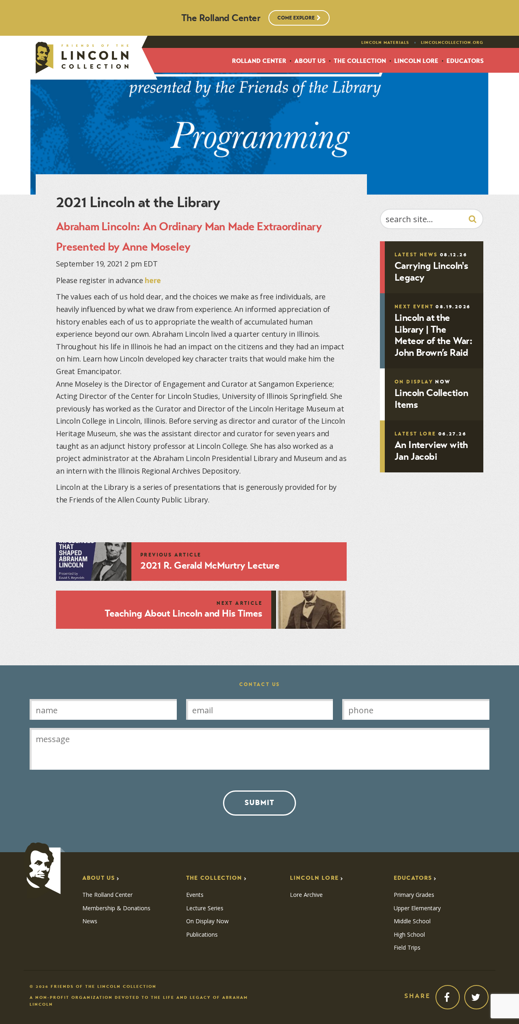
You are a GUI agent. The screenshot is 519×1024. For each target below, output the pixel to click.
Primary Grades (414, 894)
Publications (202, 934)
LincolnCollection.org (452, 43)
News (89, 921)
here (153, 280)
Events (195, 894)
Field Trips (407, 947)
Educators (465, 61)
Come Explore (296, 18)
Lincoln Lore (416, 61)
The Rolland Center (107, 894)
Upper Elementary (417, 908)
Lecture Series (204, 908)
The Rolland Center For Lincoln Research (82, 58)
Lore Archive (306, 894)
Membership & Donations (116, 908)
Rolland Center (259, 61)
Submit (259, 802)
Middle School (412, 921)
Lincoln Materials (385, 43)
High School (409, 934)
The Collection (360, 61)
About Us (310, 61)
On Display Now (207, 921)
